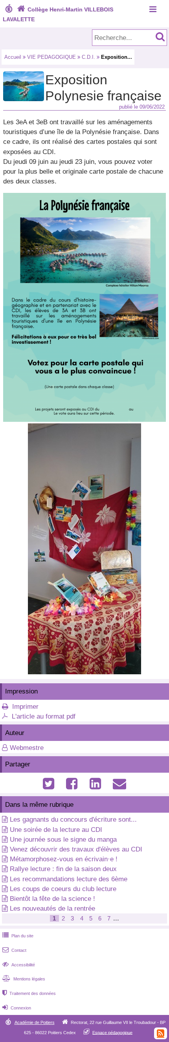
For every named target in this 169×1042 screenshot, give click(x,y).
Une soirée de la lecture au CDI (56, 829)
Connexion (16, 1008)
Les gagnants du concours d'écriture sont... (73, 819)
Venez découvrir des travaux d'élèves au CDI (76, 849)
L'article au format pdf (43, 716)
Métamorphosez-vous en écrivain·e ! (64, 859)
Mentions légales (23, 979)
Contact (14, 950)
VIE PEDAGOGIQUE (51, 57)
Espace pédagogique (112, 1032)
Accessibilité (18, 964)
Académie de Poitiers (35, 1022)
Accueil (12, 57)
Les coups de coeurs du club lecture (63, 889)
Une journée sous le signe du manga (63, 839)
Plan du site (17, 935)
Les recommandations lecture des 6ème (68, 879)
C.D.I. (88, 57)
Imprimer (25, 706)
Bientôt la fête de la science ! (52, 898)
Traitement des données (29, 993)
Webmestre (27, 748)
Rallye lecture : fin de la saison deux (63, 869)
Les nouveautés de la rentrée (52, 908)
